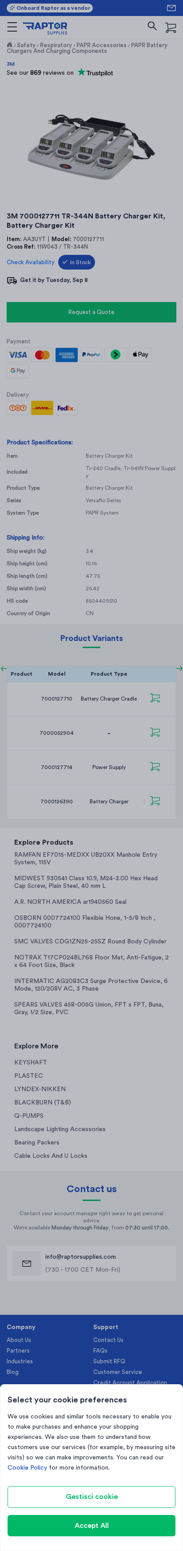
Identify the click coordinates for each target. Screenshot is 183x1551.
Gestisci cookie (92, 1496)
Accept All (92, 1525)
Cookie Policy (27, 1468)
